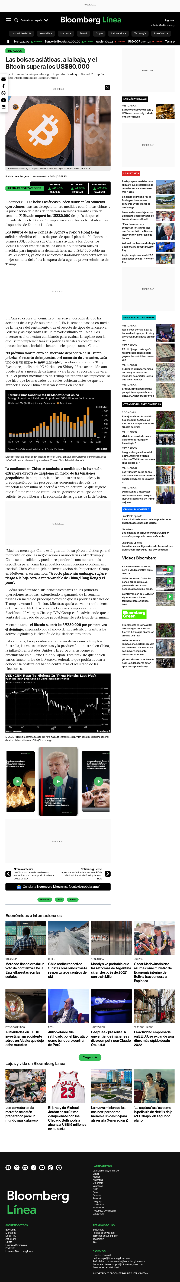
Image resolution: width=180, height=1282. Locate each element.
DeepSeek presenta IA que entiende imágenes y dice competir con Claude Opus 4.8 (111, 1038)
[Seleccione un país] (46, 20)
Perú (95, 1192)
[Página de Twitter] (17, 1167)
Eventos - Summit (102, 1255)
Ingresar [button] (170, 20)
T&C (95, 1242)
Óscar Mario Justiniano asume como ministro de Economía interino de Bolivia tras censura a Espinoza (153, 972)
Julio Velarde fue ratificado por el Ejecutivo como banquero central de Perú (67, 1038)
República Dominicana (104, 1210)
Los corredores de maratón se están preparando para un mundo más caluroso (21, 1114)
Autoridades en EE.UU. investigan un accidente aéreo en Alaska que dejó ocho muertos (24, 1038)
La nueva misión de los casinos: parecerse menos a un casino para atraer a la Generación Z (109, 1114)
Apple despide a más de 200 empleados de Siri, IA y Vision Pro (138, 259)
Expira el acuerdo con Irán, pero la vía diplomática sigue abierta (137, 570)
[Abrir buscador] (16, 20)
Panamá (97, 1198)
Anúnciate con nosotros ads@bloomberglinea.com (119, 1261)
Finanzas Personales (16, 1245)
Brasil (96, 1173)
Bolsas (73, 899)
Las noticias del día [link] (21, 33)
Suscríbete (98, 1229)
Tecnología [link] (140, 33)
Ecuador (97, 1195)
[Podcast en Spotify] (59, 1167)
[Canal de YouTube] (25, 1167)
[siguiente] (108, 874)
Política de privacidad (104, 1232)
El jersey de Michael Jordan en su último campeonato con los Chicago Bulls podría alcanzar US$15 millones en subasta (67, 1118)
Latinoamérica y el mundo (106, 1170)
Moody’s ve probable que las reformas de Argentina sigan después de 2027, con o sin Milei (111, 970)
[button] (107, 87)
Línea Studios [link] (161, 33)
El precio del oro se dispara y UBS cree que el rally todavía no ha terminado (137, 113)
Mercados (15, 50)
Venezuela (98, 1186)
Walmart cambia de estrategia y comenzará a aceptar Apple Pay (138, 247)
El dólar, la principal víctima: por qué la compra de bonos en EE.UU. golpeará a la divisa (138, 392)
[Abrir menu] (8, 20)
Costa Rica (98, 1204)
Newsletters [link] (46, 33)
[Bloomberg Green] (148, 614)
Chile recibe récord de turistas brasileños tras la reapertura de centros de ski (67, 970)
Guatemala (98, 1213)
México (97, 1176)
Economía (10, 1229)
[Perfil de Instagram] (33, 1167)
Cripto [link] (99, 33)
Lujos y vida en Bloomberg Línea (35, 1063)
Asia (59, 899)
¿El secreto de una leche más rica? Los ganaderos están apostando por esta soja (138, 663)
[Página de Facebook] (8, 1167)
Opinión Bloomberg (136, 509)
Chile (95, 1189)
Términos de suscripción (105, 1235)
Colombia (98, 1182)
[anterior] (8, 874)
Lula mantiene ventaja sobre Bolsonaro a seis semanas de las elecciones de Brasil (138, 216)
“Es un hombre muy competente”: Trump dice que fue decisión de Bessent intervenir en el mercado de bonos (137, 231)
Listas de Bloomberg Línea (19, 1251)
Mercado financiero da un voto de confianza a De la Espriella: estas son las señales (24, 970)
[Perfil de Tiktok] (50, 1167)
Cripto (8, 1242)
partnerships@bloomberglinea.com (111, 1258)
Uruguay (97, 1201)
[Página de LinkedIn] (42, 1167)
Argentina (98, 1180)
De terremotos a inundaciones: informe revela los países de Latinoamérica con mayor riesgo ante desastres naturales (138, 647)
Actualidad (11, 1239)
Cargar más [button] (90, 1057)
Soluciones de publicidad (106, 1267)
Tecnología (98, 1239)
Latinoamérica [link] (118, 33)
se (41, 487)
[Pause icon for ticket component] (8, 42)
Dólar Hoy (10, 1235)
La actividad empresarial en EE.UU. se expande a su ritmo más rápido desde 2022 (154, 1038)
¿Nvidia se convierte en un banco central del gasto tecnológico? (136, 440)
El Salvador (99, 1207)
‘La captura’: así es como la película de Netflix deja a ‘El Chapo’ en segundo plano (153, 1114)
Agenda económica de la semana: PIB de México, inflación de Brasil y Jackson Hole (81, 875)
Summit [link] (84, 33)
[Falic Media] (153, 25)
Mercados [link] (65, 33)
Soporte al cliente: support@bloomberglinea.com (118, 1264)
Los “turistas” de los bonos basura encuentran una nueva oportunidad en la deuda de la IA (34, 875)
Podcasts (10, 1248)
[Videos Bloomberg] (148, 558)
